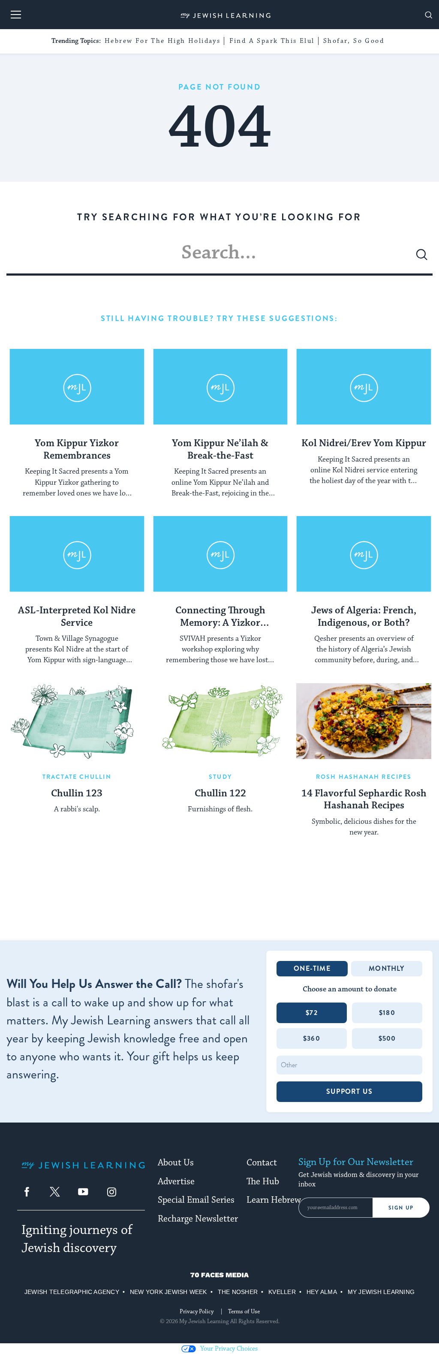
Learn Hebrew (274, 1200)
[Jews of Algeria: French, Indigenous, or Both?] (363, 554)
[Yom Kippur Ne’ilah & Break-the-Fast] (220, 387)
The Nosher (238, 1291)
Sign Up (401, 1208)
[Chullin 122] (220, 721)
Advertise (176, 1181)
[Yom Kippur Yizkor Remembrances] (76, 387)
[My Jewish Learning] (83, 1172)
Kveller (282, 1291)
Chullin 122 (220, 794)
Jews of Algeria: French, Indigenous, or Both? (363, 617)
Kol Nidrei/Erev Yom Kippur (363, 444)
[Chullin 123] (76, 721)
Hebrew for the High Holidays (162, 41)
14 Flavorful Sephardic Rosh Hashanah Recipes (364, 800)
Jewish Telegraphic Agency (71, 1291)
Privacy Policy (196, 1311)
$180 (387, 1013)
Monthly (386, 968)
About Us (176, 1162)
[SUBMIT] (421, 258)
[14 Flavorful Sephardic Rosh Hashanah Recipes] (363, 721)
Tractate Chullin (76, 776)
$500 (387, 1038)
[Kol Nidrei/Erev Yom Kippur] (363, 387)
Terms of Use (244, 1311)
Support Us (349, 1091)
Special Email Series (196, 1200)
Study (220, 776)
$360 (311, 1038)
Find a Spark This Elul (272, 41)
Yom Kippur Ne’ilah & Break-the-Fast (220, 450)
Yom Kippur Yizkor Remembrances (77, 450)
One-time (312, 968)
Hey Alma (322, 1291)
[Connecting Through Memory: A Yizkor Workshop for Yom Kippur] (220, 554)
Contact (262, 1162)
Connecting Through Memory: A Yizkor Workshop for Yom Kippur (220, 617)
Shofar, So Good (353, 41)
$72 (312, 1013)
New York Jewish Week (168, 1291)
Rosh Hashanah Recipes (364, 776)
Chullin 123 (76, 794)
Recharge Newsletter (198, 1219)
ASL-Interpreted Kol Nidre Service (76, 617)
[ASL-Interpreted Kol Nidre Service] (76, 554)
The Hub (263, 1181)
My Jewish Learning (381, 1291)
